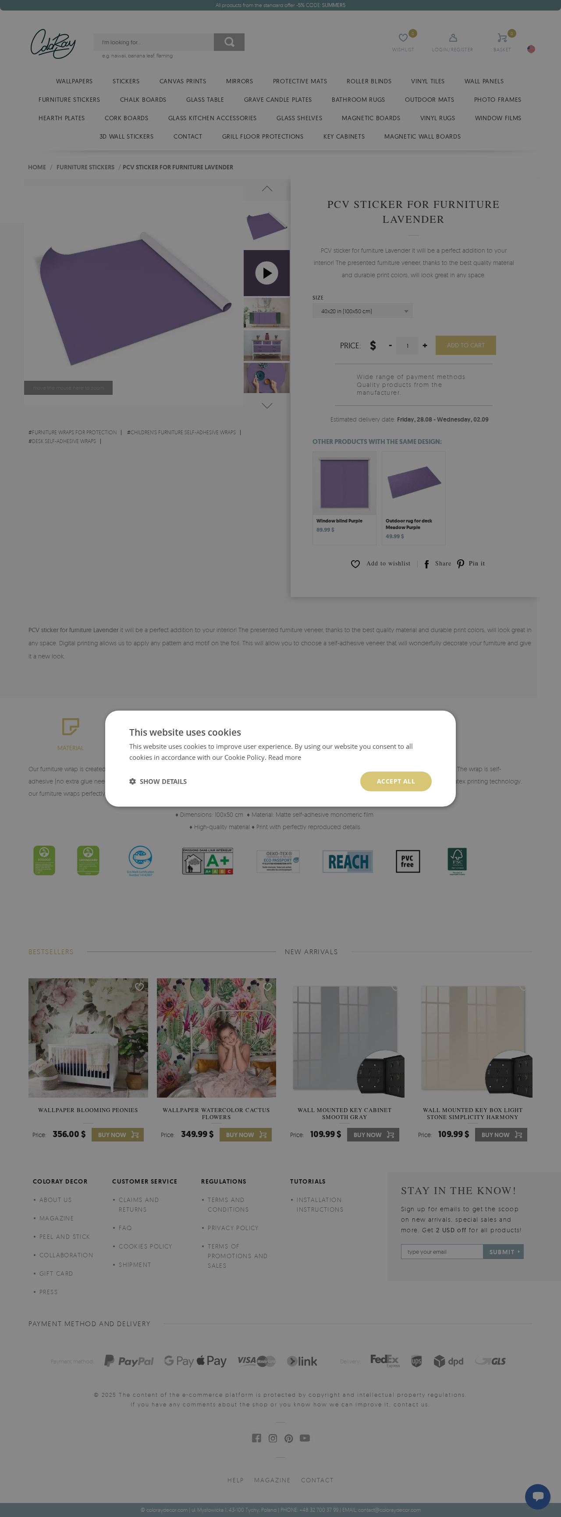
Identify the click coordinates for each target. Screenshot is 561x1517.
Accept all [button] (396, 781)
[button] (158, 781)
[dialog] (280, 759)
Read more (284, 757)
